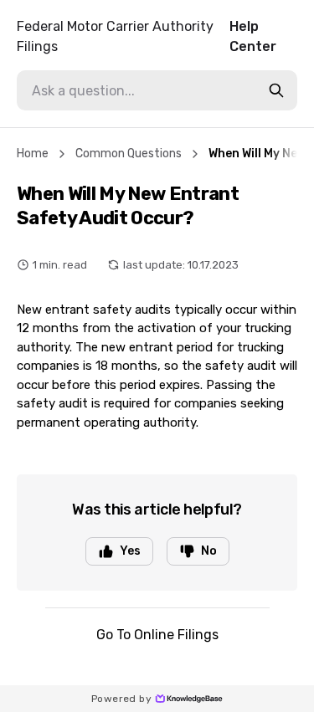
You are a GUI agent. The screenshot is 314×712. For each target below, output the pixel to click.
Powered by (121, 698)
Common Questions (128, 153)
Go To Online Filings (157, 635)
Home (33, 153)
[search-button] (276, 90)
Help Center (146, 36)
